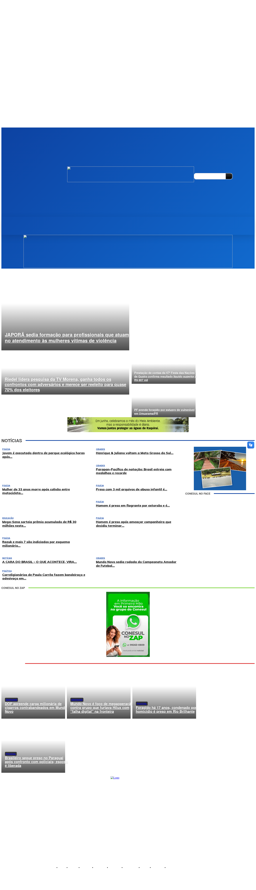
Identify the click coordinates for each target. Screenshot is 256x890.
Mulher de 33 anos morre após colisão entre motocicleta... (36, 491)
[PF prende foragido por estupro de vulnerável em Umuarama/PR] (164, 400)
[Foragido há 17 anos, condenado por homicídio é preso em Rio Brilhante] (164, 692)
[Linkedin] (202, 166)
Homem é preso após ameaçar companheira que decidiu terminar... (133, 524)
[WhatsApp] (17, 874)
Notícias (7, 558)
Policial (142, 703)
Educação (8, 518)
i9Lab (158, 887)
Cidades (100, 558)
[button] (14, 220)
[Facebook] (196, 166)
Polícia (100, 501)
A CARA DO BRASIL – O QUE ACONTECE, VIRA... (39, 562)
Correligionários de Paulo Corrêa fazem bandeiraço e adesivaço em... (43, 577)
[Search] (229, 176)
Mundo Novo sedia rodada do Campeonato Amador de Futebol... (136, 564)
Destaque (11, 699)
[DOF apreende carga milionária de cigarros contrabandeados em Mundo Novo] (33, 692)
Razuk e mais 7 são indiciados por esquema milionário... (36, 544)
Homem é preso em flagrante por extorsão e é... (133, 505)
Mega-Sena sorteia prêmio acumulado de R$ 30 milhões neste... (39, 524)
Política (7, 571)
